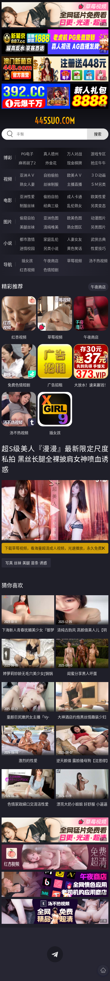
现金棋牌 (74, 162)
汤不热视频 (98, 260)
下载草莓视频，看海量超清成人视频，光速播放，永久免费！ (55, 548)
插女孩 (27, 260)
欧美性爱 (98, 196)
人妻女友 (74, 239)
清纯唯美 (51, 226)
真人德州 (51, 153)
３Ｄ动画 (98, 175)
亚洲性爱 (27, 196)
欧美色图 (74, 217)
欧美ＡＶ (74, 175)
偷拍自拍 (51, 196)
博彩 (7, 158)
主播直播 (74, 184)
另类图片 (98, 226)
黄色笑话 (74, 248)
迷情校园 (27, 248)
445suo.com (55, 120)
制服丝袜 (27, 205)
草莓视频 (74, 260)
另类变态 (98, 205)
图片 (7, 222)
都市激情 (27, 239)
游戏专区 (98, 153)
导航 (7, 264)
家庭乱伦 (51, 239)
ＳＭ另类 (98, 184)
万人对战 (74, 153)
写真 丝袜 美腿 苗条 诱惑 (26, 562)
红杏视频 (27, 269)
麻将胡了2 (27, 162)
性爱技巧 (98, 248)
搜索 (97, 134)
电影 (7, 200)
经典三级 (51, 205)
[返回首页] (103, 970)
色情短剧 (51, 269)
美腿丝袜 (27, 226)
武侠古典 (98, 239)
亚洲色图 (51, 217)
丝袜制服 (51, 184)
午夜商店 (51, 260)
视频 (7, 179)
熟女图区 (74, 226)
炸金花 (51, 162)
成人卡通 (74, 196)
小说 (7, 243)
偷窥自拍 (27, 217)
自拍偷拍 (51, 175)
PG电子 (27, 153)
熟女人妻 (27, 184)
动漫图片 (98, 217)
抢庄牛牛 (98, 162)
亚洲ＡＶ (27, 175)
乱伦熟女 (74, 205)
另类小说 (51, 248)
